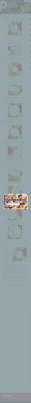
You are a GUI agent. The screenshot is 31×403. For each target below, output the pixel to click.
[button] (29, 194)
